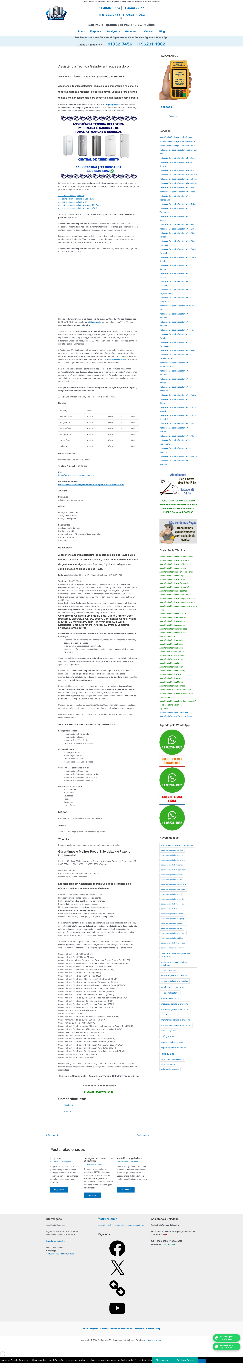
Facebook (165, 106)
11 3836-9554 (109, 8)
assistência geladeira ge (170, 894)
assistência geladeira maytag (172, 919)
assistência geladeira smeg (171, 928)
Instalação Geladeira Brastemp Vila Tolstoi (178, 204)
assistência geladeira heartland (173, 899)
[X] (117, 1277)
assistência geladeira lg (170, 909)
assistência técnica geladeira (172, 948)
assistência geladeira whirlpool (173, 943)
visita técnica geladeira (170, 1069)
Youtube (111, 1219)
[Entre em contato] (178, 531)
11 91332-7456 (117, 44)
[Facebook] (117, 1257)
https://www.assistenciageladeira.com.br (76, 475)
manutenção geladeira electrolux (176, 1025)
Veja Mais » (59, 1189)
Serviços (104, 1328)
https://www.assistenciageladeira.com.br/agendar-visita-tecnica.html (91, 484)
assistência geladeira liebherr (172, 914)
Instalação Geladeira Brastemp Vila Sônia (177, 224)
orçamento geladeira (169, 1031)
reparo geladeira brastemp (173, 1042)
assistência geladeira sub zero (173, 933)
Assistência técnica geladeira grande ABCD (77, 208)
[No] (202, 1361)
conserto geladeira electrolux (174, 981)
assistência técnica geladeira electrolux (174, 963)
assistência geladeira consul (172, 865)
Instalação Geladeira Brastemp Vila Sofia (177, 229)
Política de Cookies (185, 1360)
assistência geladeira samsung (173, 923)
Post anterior (53, 1135)
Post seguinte (144, 1135)
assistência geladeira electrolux (173, 884)
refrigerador (168, 1036)
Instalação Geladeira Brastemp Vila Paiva (177, 395)
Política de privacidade (121, 1328)
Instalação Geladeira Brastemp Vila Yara (177, 191)
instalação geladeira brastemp (174, 1004)
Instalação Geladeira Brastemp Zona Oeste (178, 179)
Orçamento (139, 1328)
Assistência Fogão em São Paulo (173, 712)
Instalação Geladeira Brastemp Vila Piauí (177, 350)
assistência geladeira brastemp (173, 860)
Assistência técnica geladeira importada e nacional (121, 1225)
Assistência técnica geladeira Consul (175, 137)
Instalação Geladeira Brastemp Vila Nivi (176, 423)
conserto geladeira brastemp (174, 975)
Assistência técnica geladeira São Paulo (76, 199)
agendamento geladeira (170, 845)
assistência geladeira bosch (172, 855)
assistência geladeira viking (172, 938)
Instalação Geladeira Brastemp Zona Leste (178, 183)
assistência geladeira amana (172, 850)
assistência (188, 845)
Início (85, 1328)
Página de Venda (153, 1340)
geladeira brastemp (170, 993)
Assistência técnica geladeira (71, 195)
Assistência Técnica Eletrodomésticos (176, 716)
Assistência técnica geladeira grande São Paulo (79, 205)
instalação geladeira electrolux (175, 1009)
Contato (150, 1328)
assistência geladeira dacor (172, 875)
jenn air (164, 1015)
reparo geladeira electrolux (173, 1047)
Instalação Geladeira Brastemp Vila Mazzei (178, 456)
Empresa (55, 1158)
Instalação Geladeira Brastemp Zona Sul (177, 170)
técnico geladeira (168, 1064)
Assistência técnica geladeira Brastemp (177, 141)
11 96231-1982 (150, 44)
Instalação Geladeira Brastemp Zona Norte (178, 174)
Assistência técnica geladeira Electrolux (177, 145)
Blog (158, 1328)
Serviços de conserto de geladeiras (98, 1159)
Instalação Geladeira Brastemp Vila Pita (176, 330)
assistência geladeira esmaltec (173, 889)
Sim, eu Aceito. (162, 1360)
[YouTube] (117, 1317)
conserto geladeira (168, 970)
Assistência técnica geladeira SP (72, 202)
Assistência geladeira (129, 1158)
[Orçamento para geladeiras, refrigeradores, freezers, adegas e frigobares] (178, 483)
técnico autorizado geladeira (172, 1059)
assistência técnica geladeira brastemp (175, 955)
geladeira (181, 987)
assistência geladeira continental (174, 870)
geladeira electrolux (170, 998)
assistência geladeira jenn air (172, 904)
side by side (168, 1053)
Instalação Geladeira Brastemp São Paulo (177, 158)
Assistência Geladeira (116, 359)
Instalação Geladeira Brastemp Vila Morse (178, 436)
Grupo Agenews (112, 104)
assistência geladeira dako (171, 880)
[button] (118, 31)
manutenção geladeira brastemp (175, 1020)
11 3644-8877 (133, 8)
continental (166, 987)
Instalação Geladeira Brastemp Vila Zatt (176, 187)
